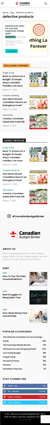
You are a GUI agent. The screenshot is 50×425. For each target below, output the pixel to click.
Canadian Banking (11, 95)
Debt (5, 273)
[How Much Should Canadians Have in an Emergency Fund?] (38, 102)
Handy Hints (10, 37)
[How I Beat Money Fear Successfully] (38, 316)
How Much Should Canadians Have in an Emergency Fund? (15, 102)
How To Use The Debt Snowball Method (14, 278)
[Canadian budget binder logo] (23, 3)
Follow (42, 391)
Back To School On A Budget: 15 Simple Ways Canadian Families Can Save (14, 81)
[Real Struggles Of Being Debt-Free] (38, 297)
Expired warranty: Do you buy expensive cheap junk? (15, 29)
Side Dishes (8, 115)
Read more (11, 51)
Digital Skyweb (24, 419)
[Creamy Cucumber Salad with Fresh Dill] (38, 121)
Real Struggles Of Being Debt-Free (12, 296)
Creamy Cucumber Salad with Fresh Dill (13, 120)
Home (5, 12)
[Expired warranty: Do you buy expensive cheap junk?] (38, 37)
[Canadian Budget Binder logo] (25, 235)
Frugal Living (8, 73)
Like (44, 386)
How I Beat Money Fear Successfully (15, 314)
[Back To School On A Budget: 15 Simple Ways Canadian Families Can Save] (38, 79)
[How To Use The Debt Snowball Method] (38, 279)
